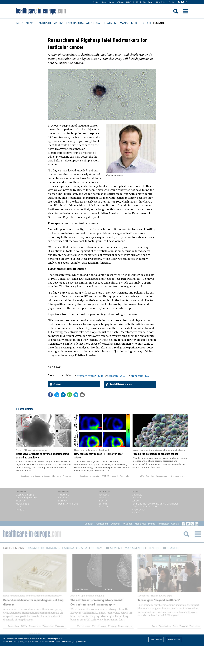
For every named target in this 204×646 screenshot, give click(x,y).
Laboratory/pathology (83, 23)
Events (151, 2)
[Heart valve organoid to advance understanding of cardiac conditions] (43, 430)
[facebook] (179, 2)
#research (67, 476)
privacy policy (23, 641)
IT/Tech (146, 23)
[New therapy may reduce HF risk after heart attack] (102, 430)
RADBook (130, 2)
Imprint (135, 512)
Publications (108, 2)
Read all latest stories (120, 384)
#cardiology (25, 476)
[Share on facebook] (50, 394)
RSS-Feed (104, 506)
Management (129, 23)
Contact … (57, 384)
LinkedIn (103, 503)
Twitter (102, 497)
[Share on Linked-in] (63, 394)
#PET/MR (105, 476)
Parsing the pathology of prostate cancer (155, 454)
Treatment (110, 23)
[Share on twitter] (56, 394)
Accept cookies (174, 639)
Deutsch (96, 2)
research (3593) (117, 376)
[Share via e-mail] (82, 394)
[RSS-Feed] (186, 2)
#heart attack (95, 476)
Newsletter (161, 2)
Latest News (25, 23)
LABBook (120, 2)
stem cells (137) (140, 376)
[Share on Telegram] (75, 394)
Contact (172, 2)
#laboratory (56, 476)
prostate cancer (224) (90, 376)
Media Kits (141, 2)
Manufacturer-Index (68, 503)
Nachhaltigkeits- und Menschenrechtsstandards (155, 503)
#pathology (150, 476)
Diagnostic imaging (50, 23)
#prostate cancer (162, 476)
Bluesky (103, 500)
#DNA (142, 476)
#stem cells (124, 476)
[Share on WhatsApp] (69, 394)
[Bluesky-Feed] (182, 2)
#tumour (183, 476)
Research (160, 23)
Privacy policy (138, 509)
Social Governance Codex (144, 506)
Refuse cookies (156, 639)
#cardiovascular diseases (41, 476)
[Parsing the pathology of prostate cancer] (160, 430)
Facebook (104, 494)
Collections (63, 494)
